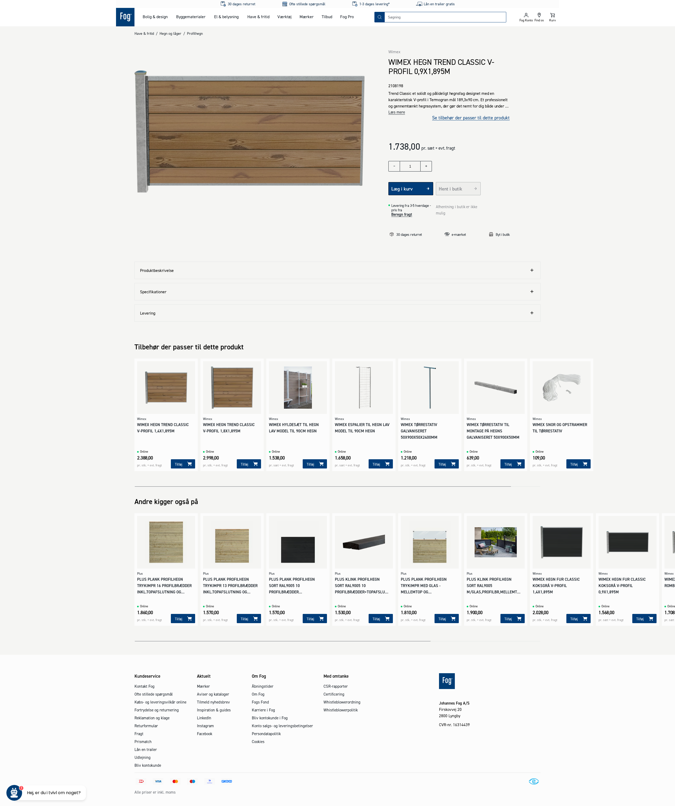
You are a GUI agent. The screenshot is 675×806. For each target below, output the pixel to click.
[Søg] (380, 17)
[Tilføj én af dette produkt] (426, 166)
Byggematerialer (190, 16)
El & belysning (226, 16)
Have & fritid (258, 16)
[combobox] (445, 17)
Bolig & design (155, 16)
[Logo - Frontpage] (125, 17)
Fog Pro (347, 16)
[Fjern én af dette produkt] (394, 166)
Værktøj (284, 16)
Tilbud (327, 16)
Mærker (307, 16)
